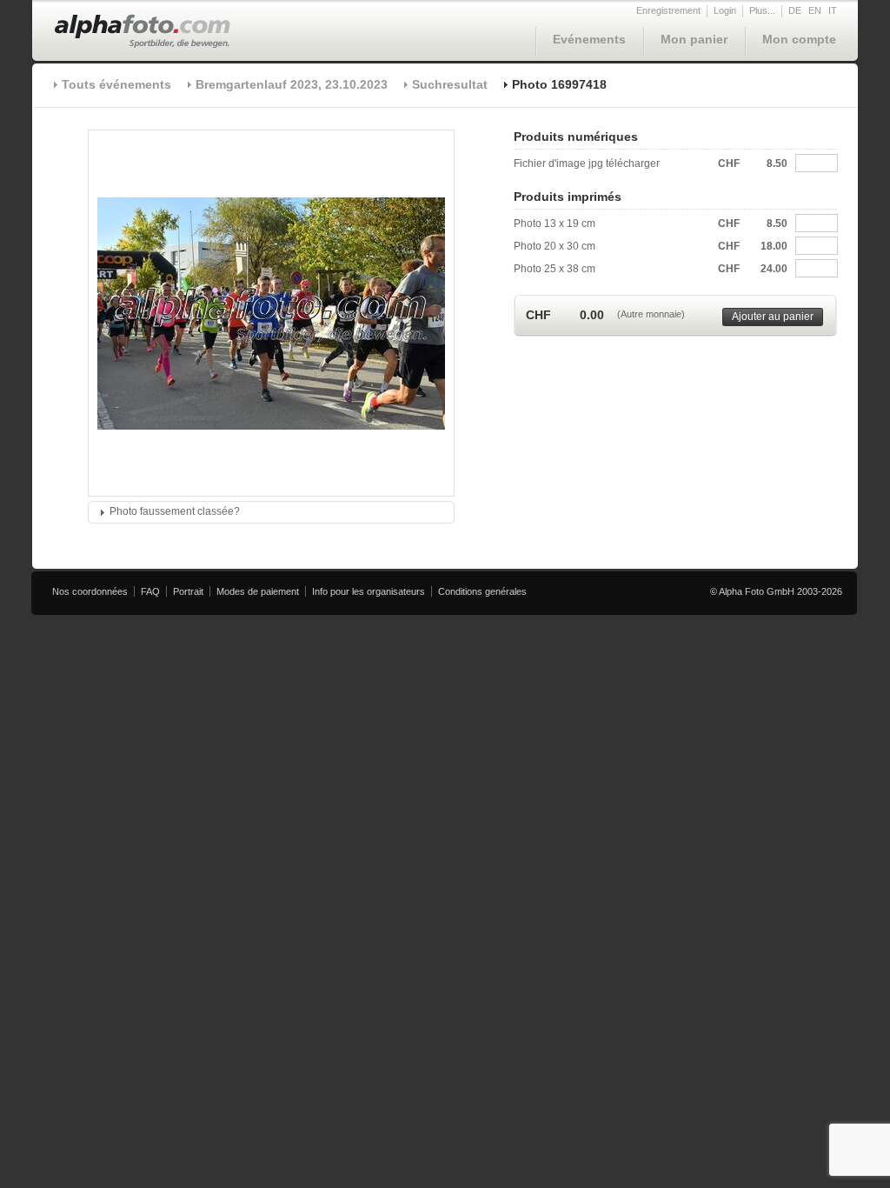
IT (832, 10)
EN (814, 10)
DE (794, 10)
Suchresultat (450, 84)
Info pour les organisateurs (368, 591)
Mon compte (799, 39)
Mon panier (694, 39)
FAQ (150, 591)
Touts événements (116, 84)
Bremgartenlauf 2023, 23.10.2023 (292, 84)
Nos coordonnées (90, 591)
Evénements (589, 39)
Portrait (188, 591)
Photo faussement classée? (175, 511)
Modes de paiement (257, 591)
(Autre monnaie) (651, 314)
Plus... (762, 10)
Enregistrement (668, 10)
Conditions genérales (482, 591)
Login (725, 10)
